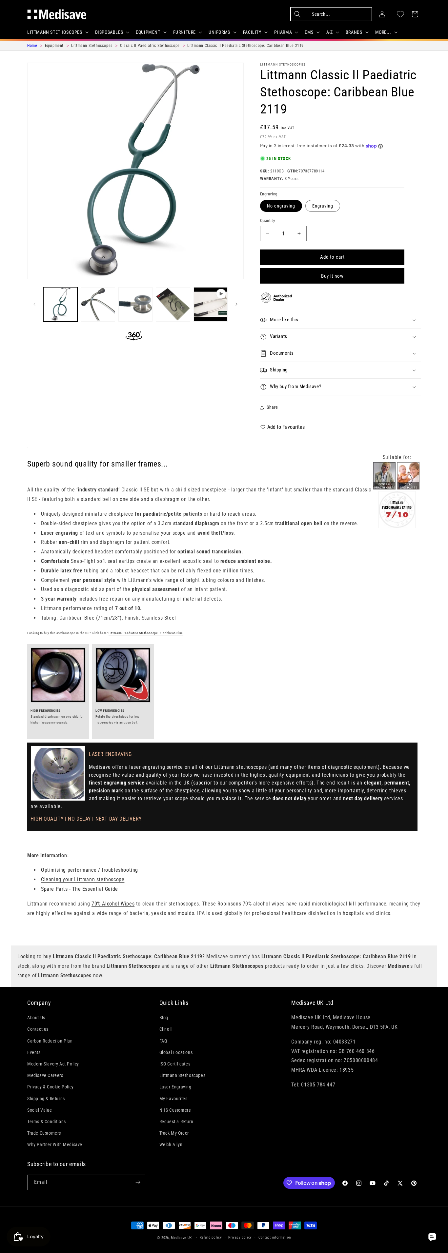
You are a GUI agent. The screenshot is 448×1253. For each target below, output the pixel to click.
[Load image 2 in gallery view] (98, 304)
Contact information (274, 1237)
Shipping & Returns (46, 1098)
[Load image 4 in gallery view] (173, 304)
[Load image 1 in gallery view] (60, 304)
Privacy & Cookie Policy (50, 1086)
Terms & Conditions (46, 1121)
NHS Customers (175, 1110)
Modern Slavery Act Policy (53, 1063)
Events (34, 1052)
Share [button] (272, 407)
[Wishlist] (400, 14)
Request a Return (176, 1121)
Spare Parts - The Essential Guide (79, 889)
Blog (163, 1017)
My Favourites (173, 1098)
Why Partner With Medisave (54, 1144)
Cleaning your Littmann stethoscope (82, 879)
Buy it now (332, 276)
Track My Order (174, 1133)
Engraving (322, 206)
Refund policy (211, 1237)
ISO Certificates (175, 1063)
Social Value (39, 1110)
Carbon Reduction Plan (50, 1041)
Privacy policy (240, 1237)
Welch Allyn (171, 1144)
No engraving (281, 206)
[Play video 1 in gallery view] (210, 304)
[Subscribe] (138, 1182)
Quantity (267, 220)
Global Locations (176, 1052)
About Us (36, 1017)
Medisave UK (181, 1238)
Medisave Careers (45, 1075)
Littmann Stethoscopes (282, 64)
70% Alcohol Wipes (113, 904)
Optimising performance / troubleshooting (89, 870)
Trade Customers (44, 1133)
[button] (57, 32)
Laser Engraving (175, 1086)
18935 (346, 1070)
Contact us (38, 1029)
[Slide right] (236, 304)
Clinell (165, 1029)
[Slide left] (34, 304)
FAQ (163, 1041)
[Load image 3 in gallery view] (135, 304)
